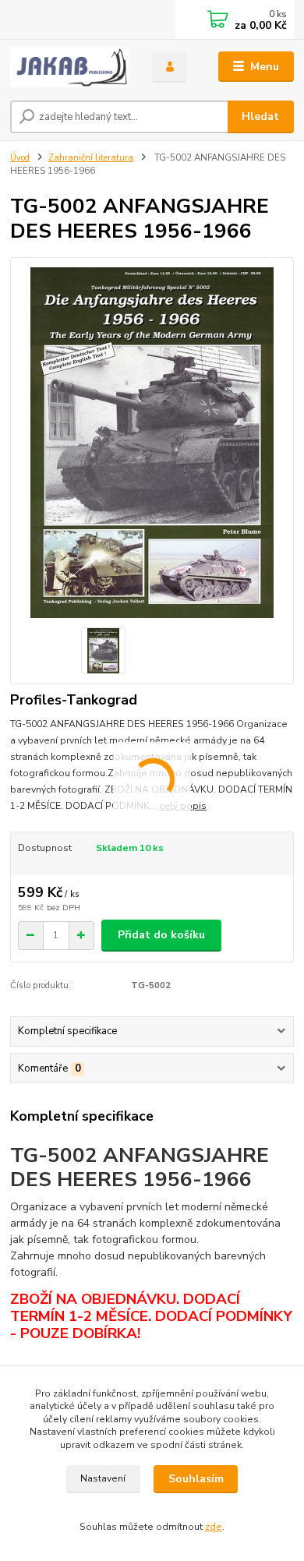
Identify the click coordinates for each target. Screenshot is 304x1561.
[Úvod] (69, 67)
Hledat (260, 116)
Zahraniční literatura (90, 158)
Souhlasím (196, 1478)
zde (213, 1526)
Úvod (20, 158)
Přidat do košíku (161, 934)
